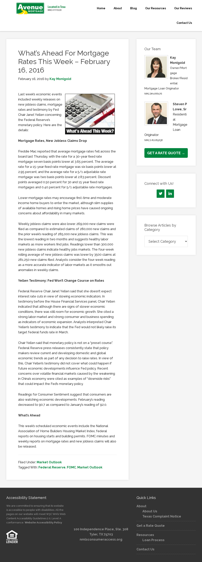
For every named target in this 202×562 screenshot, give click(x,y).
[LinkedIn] (170, 194)
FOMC (71, 467)
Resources (145, 535)
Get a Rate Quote (151, 526)
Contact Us (145, 549)
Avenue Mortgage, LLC (35, 8)
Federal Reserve (51, 467)
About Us (149, 511)
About (141, 506)
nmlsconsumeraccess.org (101, 539)
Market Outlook (49, 462)
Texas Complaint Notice (161, 516)
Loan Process (153, 540)
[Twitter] (161, 194)
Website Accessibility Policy (43, 522)
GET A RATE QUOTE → (166, 153)
